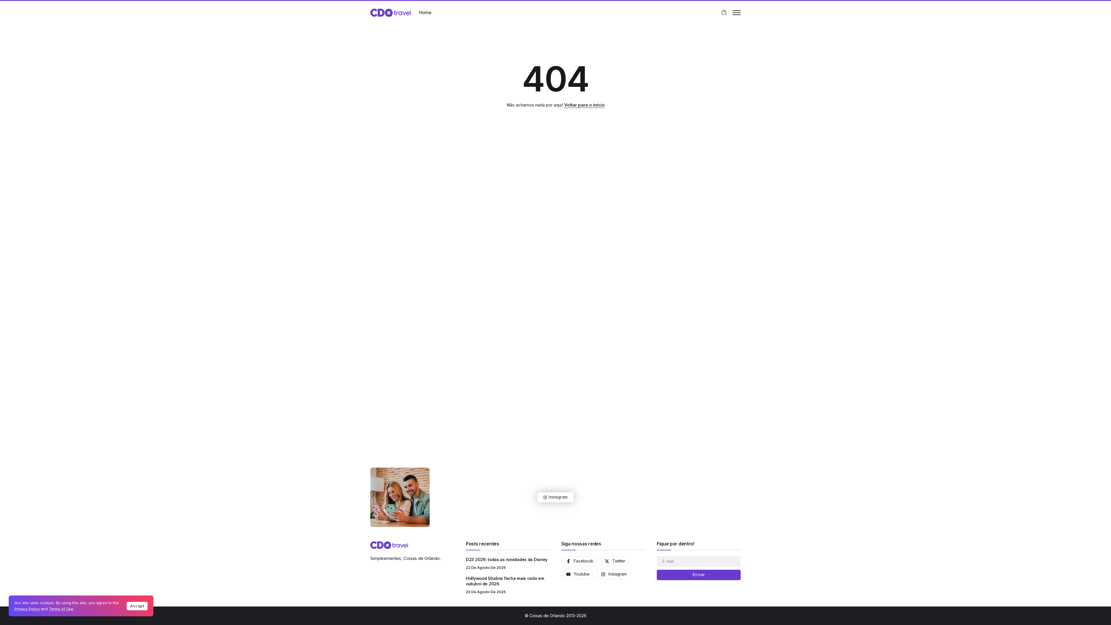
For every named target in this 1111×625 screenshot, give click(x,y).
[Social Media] (579, 561)
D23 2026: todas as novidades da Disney (506, 559)
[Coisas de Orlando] (390, 12)
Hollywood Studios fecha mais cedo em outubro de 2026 (505, 581)
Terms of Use (61, 608)
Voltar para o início (584, 105)
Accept (137, 606)
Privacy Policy (27, 608)
